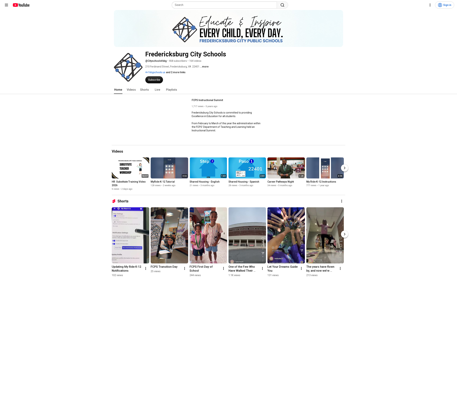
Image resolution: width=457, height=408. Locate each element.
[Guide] (6, 5)
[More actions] (341, 201)
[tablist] (228, 89)
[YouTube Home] (21, 5)
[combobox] (225, 5)
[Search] (282, 5)
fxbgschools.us (156, 72)
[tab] (118, 89)
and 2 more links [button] (175, 72)
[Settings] (430, 5)
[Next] (344, 168)
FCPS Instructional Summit (207, 100)
